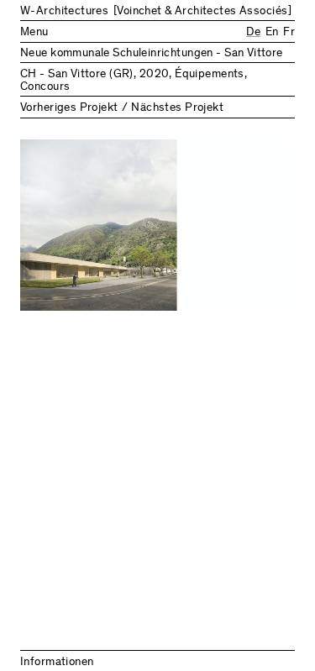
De (253, 33)
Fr (289, 33)
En (271, 33)
